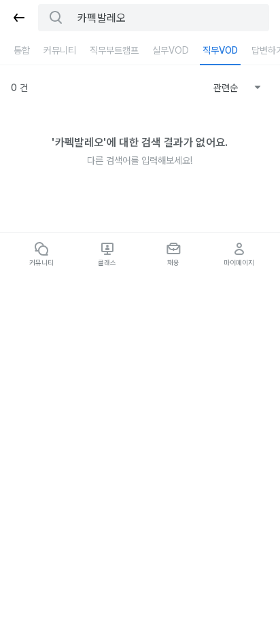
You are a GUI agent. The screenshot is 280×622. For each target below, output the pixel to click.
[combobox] (237, 87)
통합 (22, 50)
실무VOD (170, 50)
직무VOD (220, 50)
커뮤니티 (59, 50)
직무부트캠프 (114, 50)
